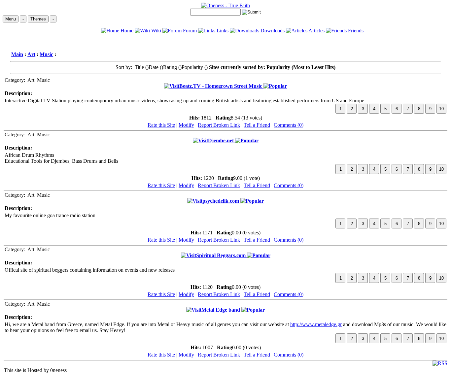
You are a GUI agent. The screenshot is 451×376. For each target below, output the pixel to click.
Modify (186, 125)
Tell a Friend (257, 125)
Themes (38, 19)
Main (17, 54)
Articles (316, 30)
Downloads (272, 30)
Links (222, 30)
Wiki (156, 30)
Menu (10, 19)
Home (127, 30)
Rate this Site (161, 125)
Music (46, 54)
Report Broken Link (219, 125)
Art (31, 54)
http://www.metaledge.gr (316, 324)
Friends (355, 30)
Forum (190, 30)
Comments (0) (288, 125)
